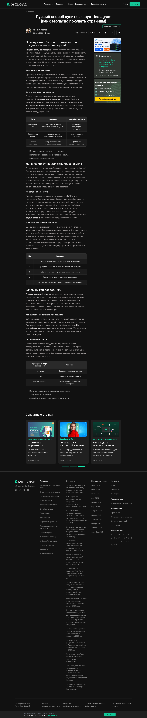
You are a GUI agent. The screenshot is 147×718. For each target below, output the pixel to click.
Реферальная (80, 4)
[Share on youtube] (28, 490)
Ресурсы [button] (59, 4)
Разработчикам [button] (97, 4)
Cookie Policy (52, 715)
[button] (111, 26)
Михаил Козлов (40, 30)
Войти (125, 4)
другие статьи (33, 439)
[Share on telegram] (24, 490)
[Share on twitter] (16, 490)
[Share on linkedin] (20, 490)
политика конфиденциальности (72, 705)
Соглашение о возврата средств (121, 705)
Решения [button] (47, 4)
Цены (70, 4)
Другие (114, 545)
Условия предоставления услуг (51, 705)
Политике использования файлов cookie (95, 705)
